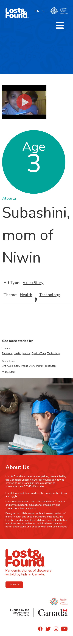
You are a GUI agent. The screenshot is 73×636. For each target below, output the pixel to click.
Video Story (33, 282)
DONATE (14, 584)
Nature (26, 353)
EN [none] (37, 11)
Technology (49, 295)
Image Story (28, 366)
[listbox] (40, 11)
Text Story (50, 366)
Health (26, 295)
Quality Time (39, 353)
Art (4, 366)
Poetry (39, 366)
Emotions (7, 353)
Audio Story (13, 366)
